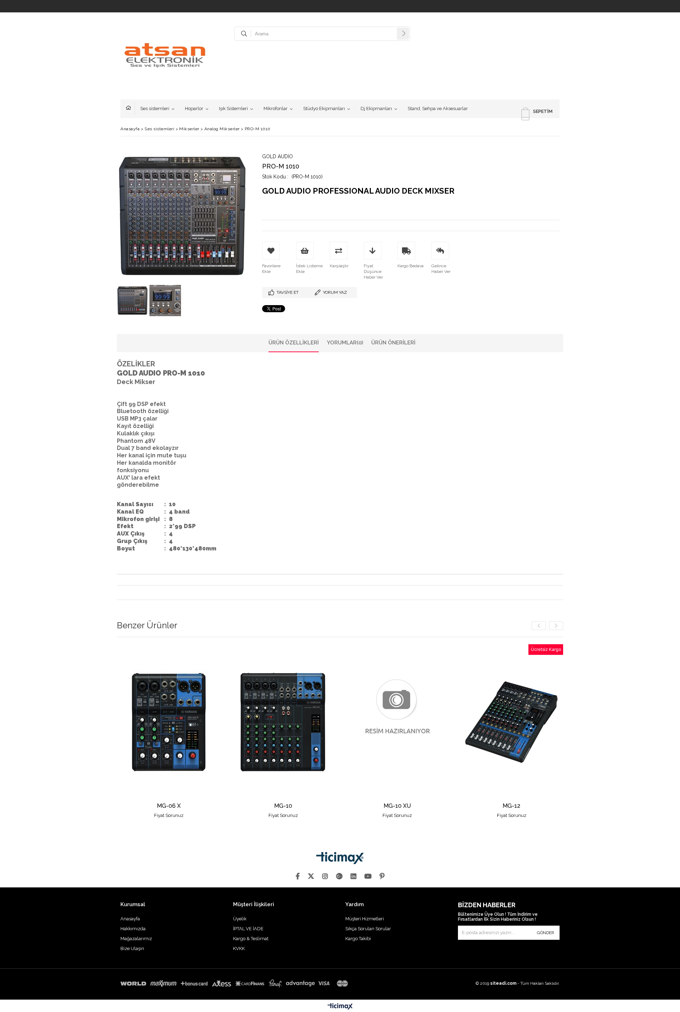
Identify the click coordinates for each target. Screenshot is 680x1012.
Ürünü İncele (194, 731)
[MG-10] (283, 722)
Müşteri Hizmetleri (364, 918)
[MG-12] (511, 722)
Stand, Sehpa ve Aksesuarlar (438, 108)
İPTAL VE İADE (248, 928)
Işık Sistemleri (233, 108)
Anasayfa (130, 918)
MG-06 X (169, 806)
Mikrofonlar (276, 108)
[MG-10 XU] (397, 722)
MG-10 (283, 806)
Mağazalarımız (136, 938)
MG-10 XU (397, 806)
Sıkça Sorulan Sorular (368, 928)
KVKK (239, 948)
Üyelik (239, 918)
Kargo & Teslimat (250, 938)
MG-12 (511, 806)
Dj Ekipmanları (376, 108)
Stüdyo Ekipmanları (324, 108)
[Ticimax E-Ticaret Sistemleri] (340, 1006)
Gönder (545, 932)
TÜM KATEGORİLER (130, 109)
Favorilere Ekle (169, 731)
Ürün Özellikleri (293, 342)
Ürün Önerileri (393, 342)
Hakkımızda (133, 928)
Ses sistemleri (154, 108)
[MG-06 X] (169, 722)
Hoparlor (194, 108)
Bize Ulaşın (132, 948)
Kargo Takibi (358, 938)
